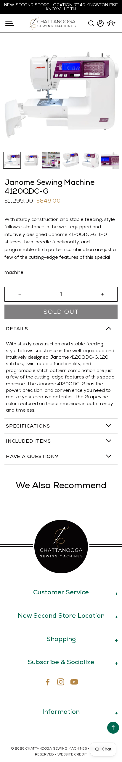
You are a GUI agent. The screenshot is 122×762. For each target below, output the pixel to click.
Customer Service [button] (61, 592)
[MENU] (9, 23)
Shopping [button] (61, 639)
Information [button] (61, 711)
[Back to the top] (113, 728)
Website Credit (72, 754)
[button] (9, 23)
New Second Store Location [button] (61, 615)
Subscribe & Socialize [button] (61, 662)
